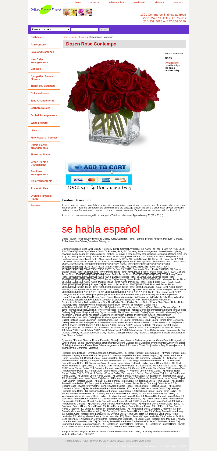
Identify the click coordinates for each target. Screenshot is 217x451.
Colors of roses (78, 37)
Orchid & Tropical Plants (41, 197)
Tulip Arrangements (42, 100)
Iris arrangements (41, 181)
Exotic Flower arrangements (39, 146)
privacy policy (116, 2)
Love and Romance (42, 52)
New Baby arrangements (39, 61)
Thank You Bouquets (43, 85)
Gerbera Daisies (40, 108)
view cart (178, 2)
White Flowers (39, 122)
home (78, 2)
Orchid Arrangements (44, 115)
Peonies (35, 205)
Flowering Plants (41, 154)
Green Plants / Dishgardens (39, 163)
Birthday (36, 37)
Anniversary (38, 44)
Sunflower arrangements (39, 173)
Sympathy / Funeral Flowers (42, 78)
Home (65, 37)
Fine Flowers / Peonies (44, 137)
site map (159, 2)
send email (139, 2)
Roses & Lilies (39, 188)
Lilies (34, 130)
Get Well (36, 68)
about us (94, 2)
